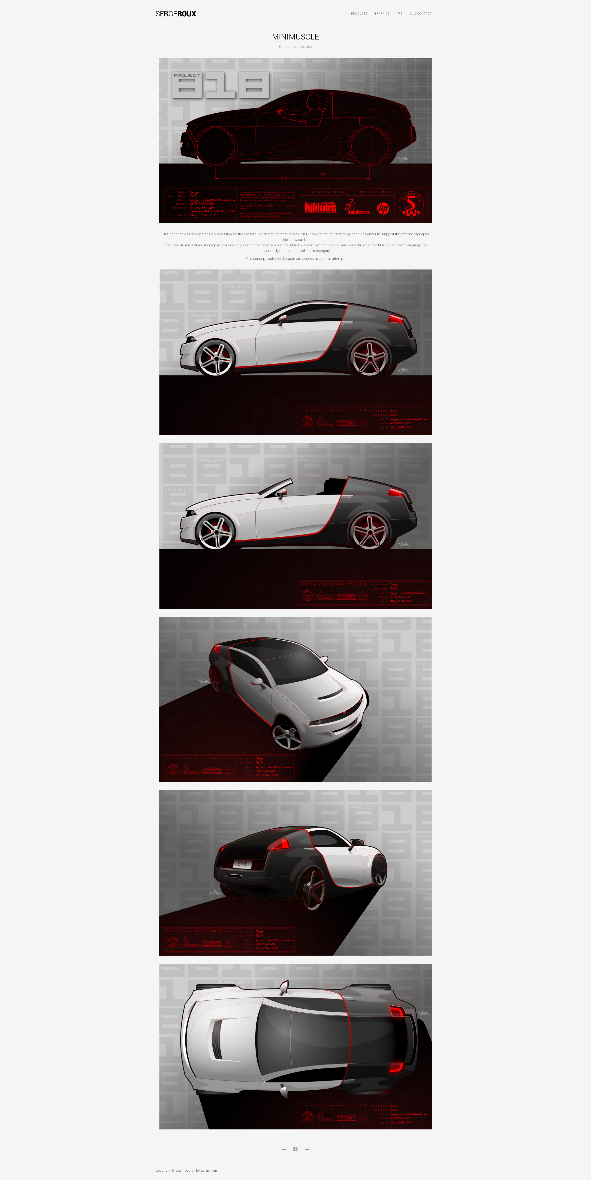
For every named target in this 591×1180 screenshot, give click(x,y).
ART (400, 13)
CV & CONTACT (421, 13)
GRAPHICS (382, 13)
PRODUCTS (359, 13)
